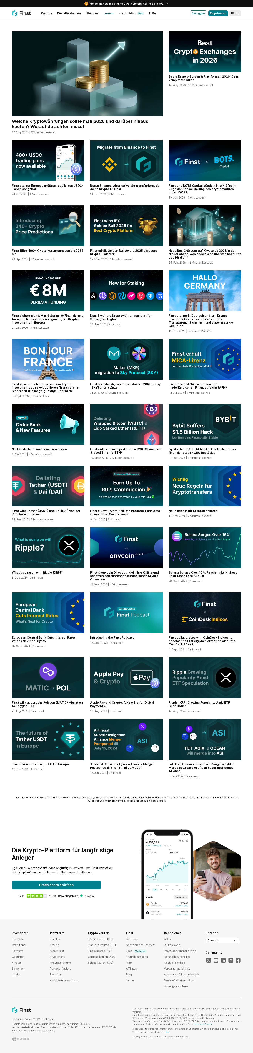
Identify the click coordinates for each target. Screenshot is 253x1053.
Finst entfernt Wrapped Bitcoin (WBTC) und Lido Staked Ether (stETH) (126, 450)
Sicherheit (18, 968)
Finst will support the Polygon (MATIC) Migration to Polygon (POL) (47, 704)
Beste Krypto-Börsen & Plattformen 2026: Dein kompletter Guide (203, 78)
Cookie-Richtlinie (174, 962)
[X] (209, 960)
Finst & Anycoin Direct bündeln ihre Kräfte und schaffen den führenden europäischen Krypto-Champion (124, 576)
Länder (16, 974)
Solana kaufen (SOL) (100, 962)
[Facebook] (238, 960)
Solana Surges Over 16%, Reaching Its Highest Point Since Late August (203, 574)
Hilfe (129, 962)
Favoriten (56, 974)
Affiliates (131, 968)
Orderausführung (60, 962)
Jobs (135, 950)
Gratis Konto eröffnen (56, 885)
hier (167, 1032)
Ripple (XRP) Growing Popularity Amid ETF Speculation (199, 704)
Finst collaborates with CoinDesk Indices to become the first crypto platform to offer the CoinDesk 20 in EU (202, 641)
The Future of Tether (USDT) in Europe (40, 764)
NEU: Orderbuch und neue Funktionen (39, 449)
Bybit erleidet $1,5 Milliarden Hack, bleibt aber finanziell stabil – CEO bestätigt (202, 450)
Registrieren (218, 13)
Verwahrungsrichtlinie (177, 968)
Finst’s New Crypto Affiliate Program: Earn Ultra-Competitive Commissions (125, 512)
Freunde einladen (137, 956)
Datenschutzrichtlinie (177, 956)
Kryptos (16, 962)
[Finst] (21, 13)
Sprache (212, 933)
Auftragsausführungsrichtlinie (182, 974)
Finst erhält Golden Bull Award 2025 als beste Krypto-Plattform (123, 252)
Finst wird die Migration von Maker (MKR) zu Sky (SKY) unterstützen (125, 385)
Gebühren (18, 956)
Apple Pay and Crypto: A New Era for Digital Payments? (122, 704)
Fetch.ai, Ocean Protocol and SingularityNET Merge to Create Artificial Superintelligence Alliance (201, 767)
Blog (129, 974)
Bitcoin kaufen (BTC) (101, 939)
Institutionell (19, 944)
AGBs (167, 939)
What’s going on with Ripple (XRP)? (37, 572)
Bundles (55, 939)
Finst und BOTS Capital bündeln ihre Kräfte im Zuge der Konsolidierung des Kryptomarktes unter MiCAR (202, 189)
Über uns (131, 939)
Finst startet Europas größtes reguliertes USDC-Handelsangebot (47, 187)
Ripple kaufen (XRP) (100, 950)
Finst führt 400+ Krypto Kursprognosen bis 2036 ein (48, 252)
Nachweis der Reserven (141, 944)
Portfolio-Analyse (60, 968)
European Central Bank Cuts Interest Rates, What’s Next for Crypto (44, 639)
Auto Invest (57, 950)
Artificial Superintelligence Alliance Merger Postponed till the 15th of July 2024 (122, 765)
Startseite (18, 939)
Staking (54, 944)
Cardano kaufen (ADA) (102, 956)
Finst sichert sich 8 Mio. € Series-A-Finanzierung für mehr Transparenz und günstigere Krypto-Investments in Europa (48, 319)
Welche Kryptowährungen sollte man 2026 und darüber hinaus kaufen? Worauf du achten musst (80, 124)
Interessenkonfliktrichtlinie (180, 950)
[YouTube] (216, 960)
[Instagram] (231, 960)
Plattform (17, 950)
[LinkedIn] (223, 960)
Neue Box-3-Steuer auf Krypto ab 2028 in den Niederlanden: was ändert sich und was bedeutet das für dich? (205, 254)
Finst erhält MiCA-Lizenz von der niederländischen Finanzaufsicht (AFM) (198, 385)
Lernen (130, 980)
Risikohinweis (172, 944)
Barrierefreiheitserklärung (180, 980)
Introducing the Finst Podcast (112, 637)
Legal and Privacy (203, 1024)
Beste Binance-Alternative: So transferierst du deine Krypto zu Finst (124, 187)
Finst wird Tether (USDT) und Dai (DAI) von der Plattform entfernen (46, 512)
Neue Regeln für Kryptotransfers (193, 511)
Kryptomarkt (57, 956)
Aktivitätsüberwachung (64, 980)
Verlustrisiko (70, 797)
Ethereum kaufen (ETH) (102, 944)
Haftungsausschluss (176, 986)
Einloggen (198, 13)
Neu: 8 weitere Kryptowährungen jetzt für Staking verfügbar (121, 317)
